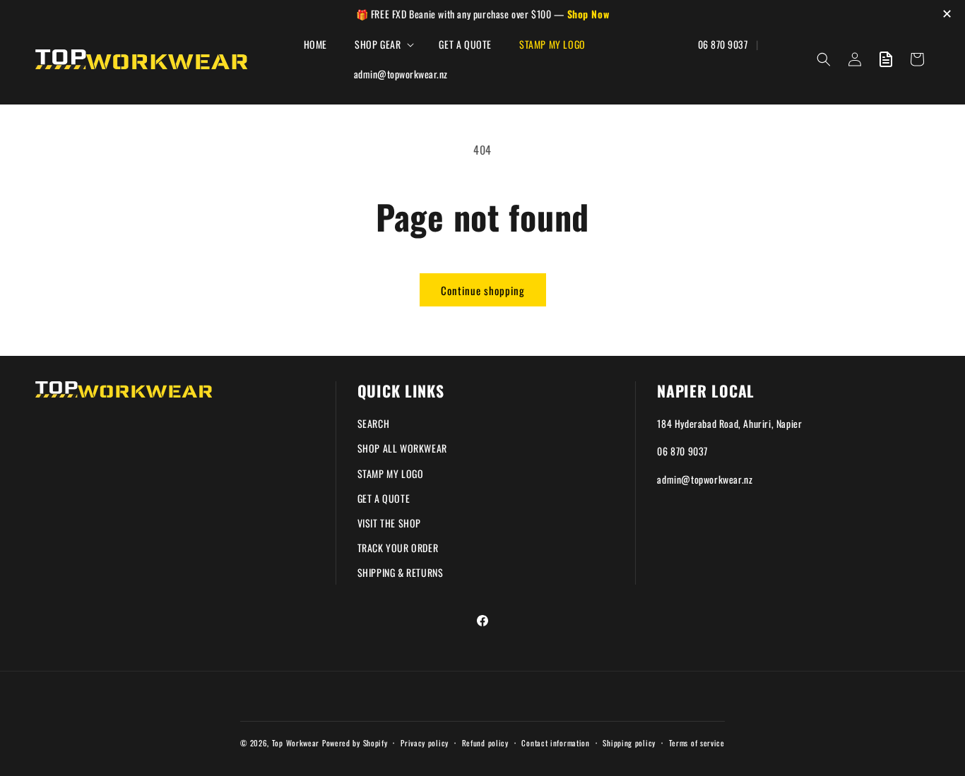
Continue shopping (483, 290)
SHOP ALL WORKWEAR (402, 448)
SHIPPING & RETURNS (400, 572)
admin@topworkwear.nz (704, 479)
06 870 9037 (682, 450)
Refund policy (485, 742)
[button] (383, 44)
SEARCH (373, 423)
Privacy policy (425, 742)
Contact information (555, 742)
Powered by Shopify (355, 742)
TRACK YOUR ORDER (398, 547)
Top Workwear (295, 742)
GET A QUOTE (383, 498)
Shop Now (588, 13)
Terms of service (697, 742)
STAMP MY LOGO (390, 473)
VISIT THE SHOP (389, 522)
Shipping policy (629, 742)
